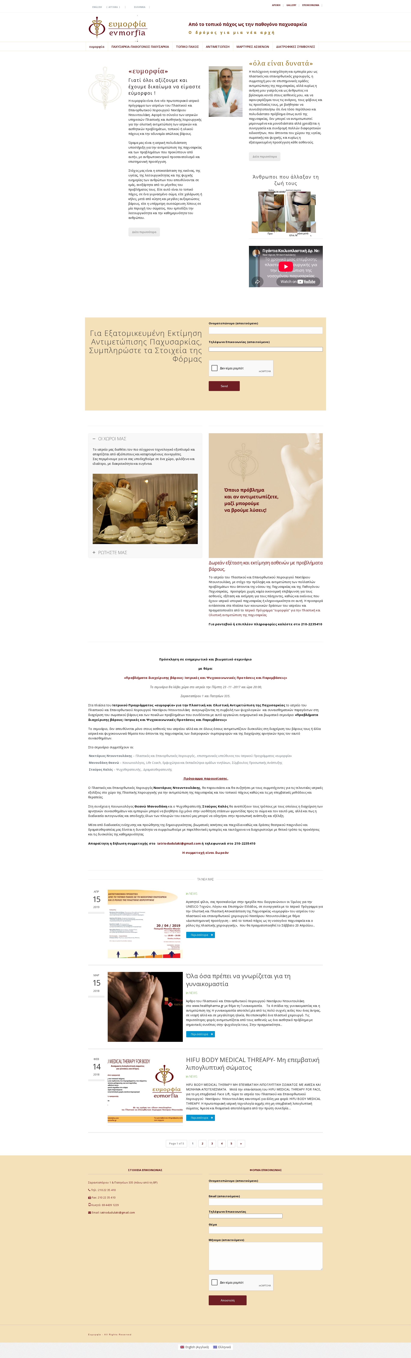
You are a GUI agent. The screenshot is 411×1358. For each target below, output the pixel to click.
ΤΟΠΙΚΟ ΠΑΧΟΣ (187, 47)
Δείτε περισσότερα (144, 232)
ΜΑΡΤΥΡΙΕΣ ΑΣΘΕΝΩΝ (253, 47)
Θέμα (213, 1224)
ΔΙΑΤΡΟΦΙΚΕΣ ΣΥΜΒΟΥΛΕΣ (295, 47)
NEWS (193, 894)
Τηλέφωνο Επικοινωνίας (227, 1212)
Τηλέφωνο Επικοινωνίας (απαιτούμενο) (239, 342)
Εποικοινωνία (310, 5)
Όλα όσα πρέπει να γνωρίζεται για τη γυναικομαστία (238, 980)
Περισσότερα (199, 935)
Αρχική (276, 5)
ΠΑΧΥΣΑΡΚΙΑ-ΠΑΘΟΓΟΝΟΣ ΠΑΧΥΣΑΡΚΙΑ (140, 47)
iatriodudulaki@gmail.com (117, 1212)
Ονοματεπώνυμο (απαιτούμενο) (233, 323)
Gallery (291, 5)
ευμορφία (96, 47)
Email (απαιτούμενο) (224, 1196)
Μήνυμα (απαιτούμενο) (226, 1240)
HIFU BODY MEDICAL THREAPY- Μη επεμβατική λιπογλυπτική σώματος (253, 1063)
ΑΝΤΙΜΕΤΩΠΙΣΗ (217, 47)
